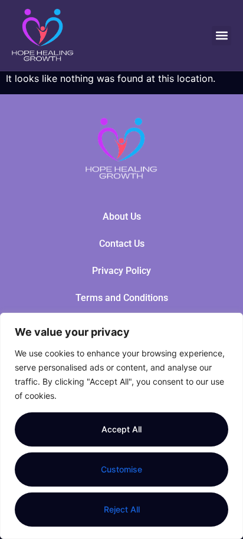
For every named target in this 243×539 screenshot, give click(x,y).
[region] (121, 426)
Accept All (121, 429)
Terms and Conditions (121, 297)
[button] (221, 35)
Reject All (122, 509)
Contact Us (122, 243)
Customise (121, 469)
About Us (122, 216)
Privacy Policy (121, 270)
